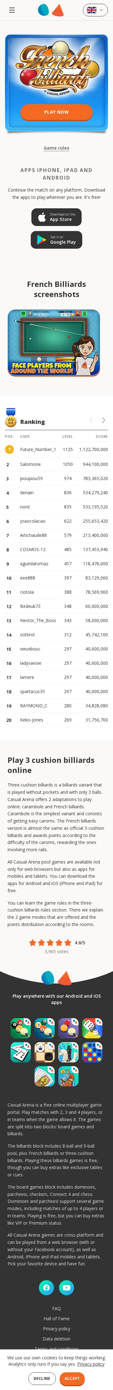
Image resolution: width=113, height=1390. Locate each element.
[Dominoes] (21, 1052)
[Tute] (68, 1076)
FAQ (56, 1308)
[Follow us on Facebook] (46, 1287)
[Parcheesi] (92, 1028)
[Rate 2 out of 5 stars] (41, 942)
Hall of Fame (57, 1319)
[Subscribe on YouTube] (66, 1287)
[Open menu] (12, 10)
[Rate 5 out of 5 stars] (67, 942)
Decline (42, 1378)
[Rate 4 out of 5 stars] (59, 942)
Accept (72, 1378)
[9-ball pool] (45, 1028)
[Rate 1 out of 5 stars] (32, 942)
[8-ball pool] (21, 1028)
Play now (56, 112)
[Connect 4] (92, 1052)
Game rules (56, 148)
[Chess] (68, 1052)
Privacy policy (56, 1329)
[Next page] (103, 420)
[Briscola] (45, 1076)
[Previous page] (91, 420)
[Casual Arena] (51, 10)
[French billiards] (68, 1028)
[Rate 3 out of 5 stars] (50, 942)
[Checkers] (45, 1052)
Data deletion (56, 1339)
